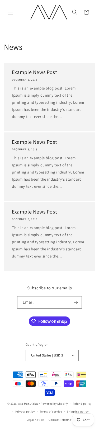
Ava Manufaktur (29, 403)
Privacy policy (25, 411)
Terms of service (51, 411)
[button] (10, 12)
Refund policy (82, 403)
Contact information (63, 420)
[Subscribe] (76, 302)
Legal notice (35, 420)
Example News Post (34, 72)
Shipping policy (78, 411)
